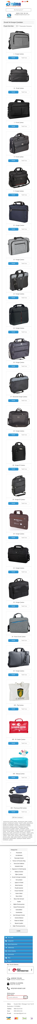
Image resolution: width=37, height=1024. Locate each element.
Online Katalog (12, 951)
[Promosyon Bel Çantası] (18, 794)
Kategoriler (11, 941)
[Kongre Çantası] (18, 40)
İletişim (9, 961)
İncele (13, 57)
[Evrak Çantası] (18, 75)
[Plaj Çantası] (18, 692)
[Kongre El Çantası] (18, 452)
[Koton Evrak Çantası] (18, 623)
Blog (9, 957)
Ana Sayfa (10, 937)
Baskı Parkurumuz (12, 944)
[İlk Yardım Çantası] (18, 726)
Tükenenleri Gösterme (26, 26)
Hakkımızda (11, 947)
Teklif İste (24, 58)
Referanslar (11, 954)
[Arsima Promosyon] (13, 4)
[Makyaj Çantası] (18, 760)
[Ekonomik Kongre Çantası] (18, 383)
